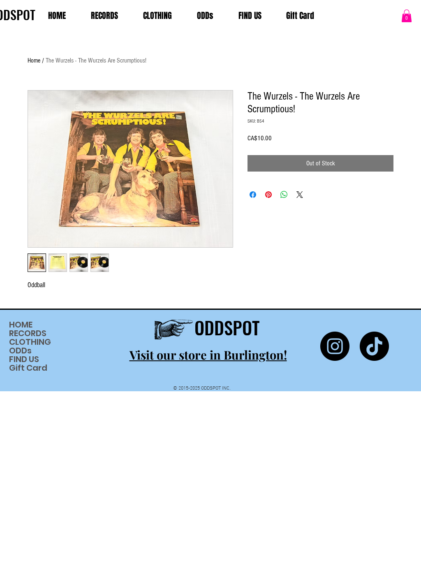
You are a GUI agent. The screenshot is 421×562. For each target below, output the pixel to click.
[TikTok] (374, 346)
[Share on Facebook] (253, 195)
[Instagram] (334, 346)
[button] (406, 15)
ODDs (20, 350)
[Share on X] (300, 195)
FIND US (24, 359)
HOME (20, 324)
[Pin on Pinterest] (268, 195)
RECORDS (27, 333)
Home (34, 60)
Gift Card (28, 368)
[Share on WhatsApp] (284, 195)
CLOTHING (30, 342)
